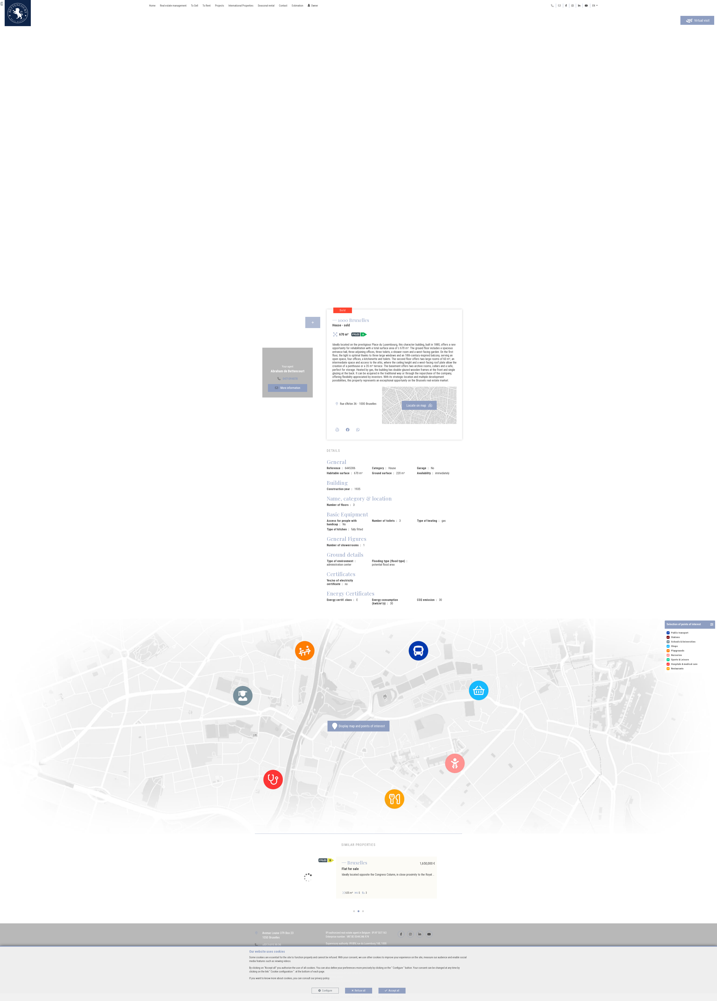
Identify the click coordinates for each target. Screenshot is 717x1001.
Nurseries (676, 655)
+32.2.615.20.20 (271, 945)
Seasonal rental (266, 5)
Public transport (679, 632)
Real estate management (173, 5)
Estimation (297, 5)
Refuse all (360, 990)
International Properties (241, 5)
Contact (283, 5)
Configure (327, 990)
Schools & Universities (683, 641)
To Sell (194, 5)
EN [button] (594, 5)
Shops (674, 646)
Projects (219, 5)
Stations (675, 637)
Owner (314, 5)
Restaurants (677, 668)
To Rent (207, 5)
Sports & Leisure (680, 659)
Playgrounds (677, 650)
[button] (690, 624)
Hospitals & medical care (684, 664)
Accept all (394, 990)
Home (152, 5)
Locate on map (416, 405)
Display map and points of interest (361, 726)
